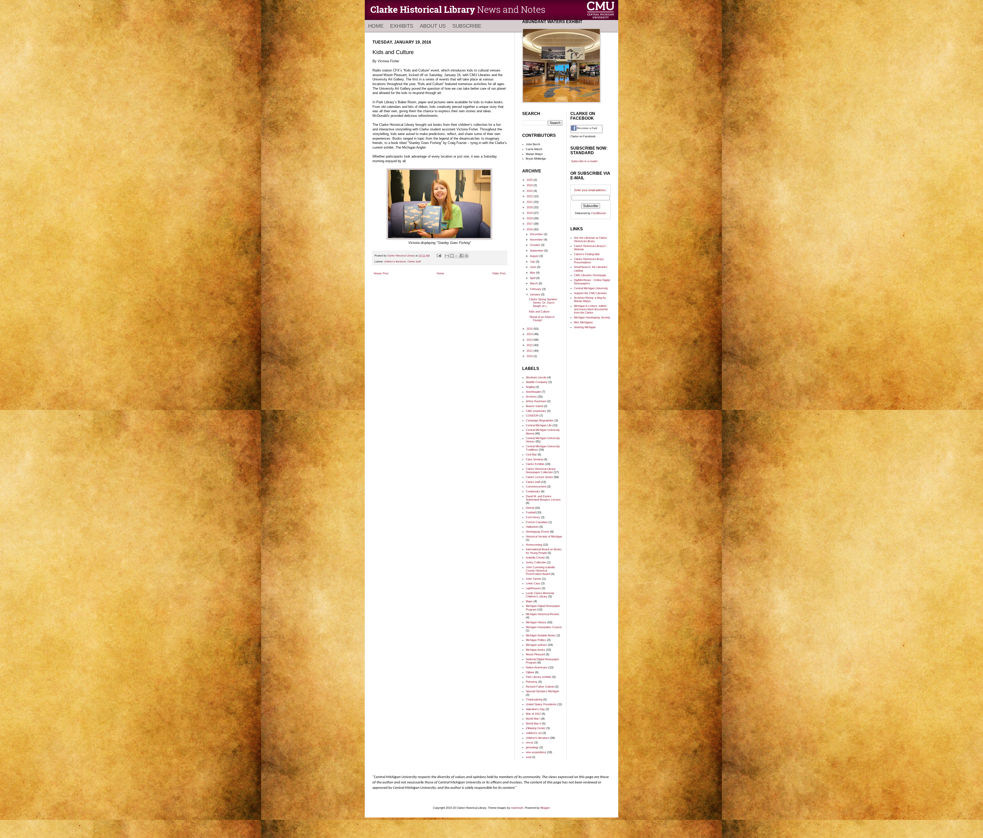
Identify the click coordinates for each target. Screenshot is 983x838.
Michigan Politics (536, 640)
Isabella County (535, 557)
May (533, 272)
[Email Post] (438, 255)
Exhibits (401, 26)
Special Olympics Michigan (542, 691)
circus (529, 742)
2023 (530, 190)
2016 (530, 229)
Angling (530, 386)
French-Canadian (537, 522)
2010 (530, 356)
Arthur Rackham (536, 401)
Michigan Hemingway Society (592, 317)
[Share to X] (456, 255)
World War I (533, 718)
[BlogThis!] (451, 255)
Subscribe (466, 26)
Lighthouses (533, 588)
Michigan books (535, 649)
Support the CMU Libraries (590, 293)
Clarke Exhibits (535, 463)
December (537, 234)
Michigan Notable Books (541, 635)
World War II (533, 723)
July (533, 261)
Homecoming (534, 544)
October (535, 244)
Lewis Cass (533, 583)
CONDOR (532, 415)
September (537, 250)
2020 (530, 207)
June (533, 266)
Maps (529, 601)
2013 (530, 339)
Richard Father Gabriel (540, 686)
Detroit (530, 507)
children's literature (395, 261)
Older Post (499, 273)
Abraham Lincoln (536, 377)
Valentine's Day (535, 709)
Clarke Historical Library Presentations (589, 260)
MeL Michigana (583, 322)
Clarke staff (414, 261)
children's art (534, 732)
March (534, 283)
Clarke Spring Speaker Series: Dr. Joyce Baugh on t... (543, 302)
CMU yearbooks (536, 410)
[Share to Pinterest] (466, 255)
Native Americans (537, 667)
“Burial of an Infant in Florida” (541, 318)
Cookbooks (533, 491)
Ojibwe (530, 672)
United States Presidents (541, 704)
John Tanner (533, 578)
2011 (530, 350)
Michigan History (536, 622)
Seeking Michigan (585, 327)
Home (375, 26)
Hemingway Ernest (537, 531)
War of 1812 (533, 713)
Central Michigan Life (539, 425)
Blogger (545, 807)
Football (531, 512)
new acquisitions (536, 752)
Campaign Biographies (540, 420)
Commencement (536, 486)
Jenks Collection (536, 562)
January (535, 294)
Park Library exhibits (538, 676)
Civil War (531, 454)
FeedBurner (598, 213)
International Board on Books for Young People (544, 551)
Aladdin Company (537, 382)
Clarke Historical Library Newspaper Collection (541, 470)
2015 (530, 328)
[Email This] (447, 255)
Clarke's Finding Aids (587, 254)
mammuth (517, 807)
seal (528, 757)
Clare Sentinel (534, 459)
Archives (531, 396)
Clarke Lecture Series (539, 477)
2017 (530, 223)
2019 (530, 212)
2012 (530, 345)
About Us (433, 26)
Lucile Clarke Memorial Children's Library (540, 595)
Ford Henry (533, 517)
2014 (530, 334)
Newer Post (381, 273)
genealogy (532, 747)
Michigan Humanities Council (543, 627)
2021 (530, 201)
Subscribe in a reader (584, 161)
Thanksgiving (534, 699)
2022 (530, 196)
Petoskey (532, 681)
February (536, 289)
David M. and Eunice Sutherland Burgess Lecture (543, 498)
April (533, 278)
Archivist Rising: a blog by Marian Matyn (590, 299)
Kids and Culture (539, 311)
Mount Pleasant (535, 654)
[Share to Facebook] (461, 255)
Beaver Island (534, 406)
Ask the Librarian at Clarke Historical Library (590, 239)
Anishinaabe (533, 391)
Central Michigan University (591, 288)
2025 (530, 179)
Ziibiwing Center (536, 728)
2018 (530, 218)
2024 (530, 185)
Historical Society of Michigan (544, 536)
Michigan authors (536, 644)
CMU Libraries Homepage (590, 275)
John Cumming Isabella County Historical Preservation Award (540, 570)
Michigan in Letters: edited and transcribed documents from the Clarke (591, 309)
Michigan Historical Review (542, 614)
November (537, 239)
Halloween (532, 526)
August (534, 255)
